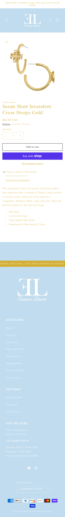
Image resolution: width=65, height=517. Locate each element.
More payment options (32, 164)
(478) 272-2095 (14, 398)
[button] (6, 20)
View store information (18, 180)
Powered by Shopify (42, 511)
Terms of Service (15, 371)
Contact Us (12, 342)
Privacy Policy (13, 378)
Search (9, 328)
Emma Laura (26, 511)
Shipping (6, 124)
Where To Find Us (15, 349)
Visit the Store (13, 412)
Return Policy (13, 356)
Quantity (6, 129)
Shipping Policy (14, 363)
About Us (11, 335)
